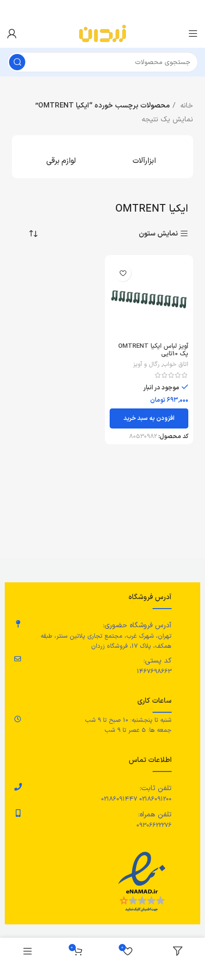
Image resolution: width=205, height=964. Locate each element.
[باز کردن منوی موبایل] (193, 33)
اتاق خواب (175, 364)
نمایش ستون (158, 234)
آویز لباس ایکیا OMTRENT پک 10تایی (153, 350)
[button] (149, 418)
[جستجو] (17, 62)
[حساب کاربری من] (11, 33)
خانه (185, 105)
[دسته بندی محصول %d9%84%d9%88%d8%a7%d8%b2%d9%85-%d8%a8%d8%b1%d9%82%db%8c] (60, 156)
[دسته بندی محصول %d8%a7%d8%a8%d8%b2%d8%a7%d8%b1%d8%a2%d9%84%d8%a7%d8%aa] (144, 156)
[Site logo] (102, 33)
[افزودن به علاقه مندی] (122, 273)
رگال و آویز (146, 364)
